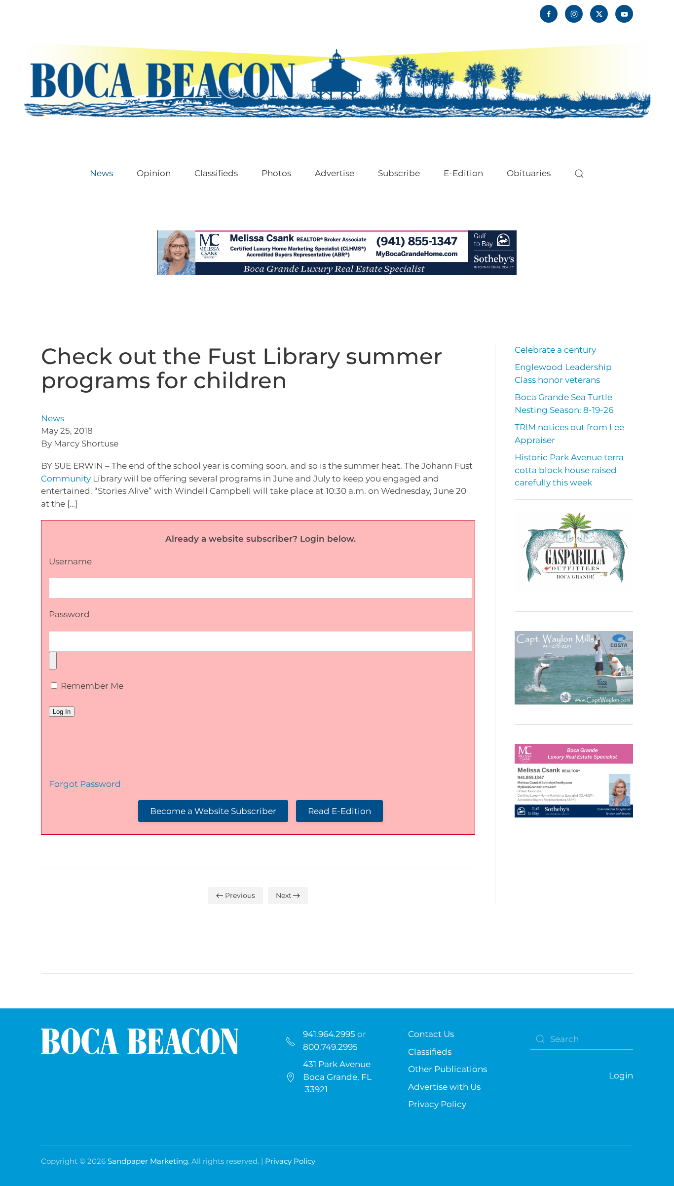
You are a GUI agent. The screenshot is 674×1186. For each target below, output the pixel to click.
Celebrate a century (555, 350)
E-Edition (463, 173)
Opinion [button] (154, 173)
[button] (579, 173)
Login (621, 1075)
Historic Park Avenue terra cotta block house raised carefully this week (569, 469)
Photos (276, 173)
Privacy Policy (437, 1104)
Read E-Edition (339, 811)
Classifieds (216, 173)
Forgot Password (85, 784)
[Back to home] (337, 79)
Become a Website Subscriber (213, 811)
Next (284, 895)
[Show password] (53, 660)
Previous (240, 895)
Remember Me (91, 686)
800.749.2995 (330, 1047)
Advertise (334, 173)
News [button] (101, 173)
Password (69, 614)
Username (70, 561)
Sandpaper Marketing (148, 1161)
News (52, 418)
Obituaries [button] (529, 173)
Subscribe (399, 173)
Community (66, 478)
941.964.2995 (329, 1034)
